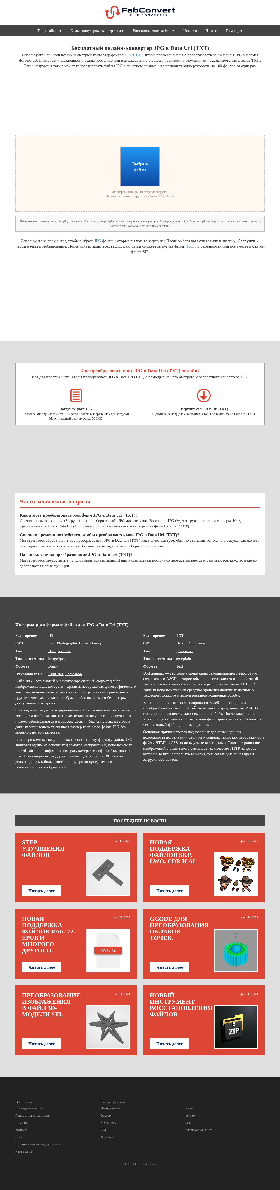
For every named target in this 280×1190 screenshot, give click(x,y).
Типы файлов (47, 31)
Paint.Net (55, 674)
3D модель (108, 1122)
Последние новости (29, 1108)
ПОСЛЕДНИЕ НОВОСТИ (140, 820)
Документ (184, 651)
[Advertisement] (76, 101)
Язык (210, 31)
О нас (19, 1137)
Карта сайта (24, 1151)
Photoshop (73, 674)
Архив (190, 1122)
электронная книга (199, 1130)
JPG (128, 55)
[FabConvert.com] (140, 12)
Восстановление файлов (152, 31)
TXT (139, 55)
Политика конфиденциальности (37, 1144)
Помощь (232, 31)
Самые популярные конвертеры (95, 31)
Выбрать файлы (140, 166)
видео (190, 1108)
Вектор (106, 1115)
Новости (190, 31)
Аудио (190, 1115)
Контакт (21, 1130)
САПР (105, 1130)
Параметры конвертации (33, 1115)
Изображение (59, 651)
